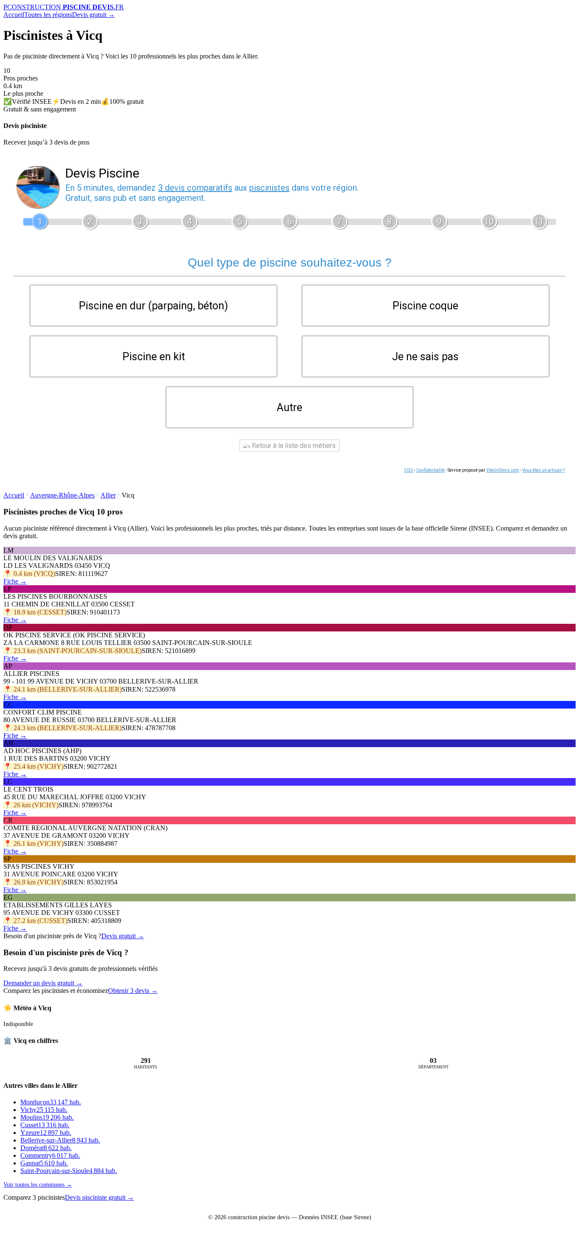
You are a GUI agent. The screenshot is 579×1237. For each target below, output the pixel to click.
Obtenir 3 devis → (133, 990)
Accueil (13, 14)
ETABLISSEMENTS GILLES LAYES (57, 905)
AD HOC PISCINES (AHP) (42, 750)
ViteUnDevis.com (502, 470)
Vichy (43, 1109)
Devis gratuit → (93, 14)
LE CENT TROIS (28, 789)
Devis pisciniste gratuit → (99, 1197)
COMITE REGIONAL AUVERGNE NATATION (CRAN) (85, 827)
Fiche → (15, 581)
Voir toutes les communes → (37, 1184)
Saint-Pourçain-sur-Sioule (68, 1170)
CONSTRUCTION (63, 7)
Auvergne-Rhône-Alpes (62, 495)
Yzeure (45, 1132)
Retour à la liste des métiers (293, 446)
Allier (108, 495)
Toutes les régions (48, 14)
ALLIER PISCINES (31, 673)
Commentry (50, 1155)
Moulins (47, 1117)
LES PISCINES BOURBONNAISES (55, 596)
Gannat (44, 1163)
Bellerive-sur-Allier (60, 1140)
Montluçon (50, 1102)
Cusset (45, 1125)
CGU (408, 470)
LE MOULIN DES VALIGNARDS (52, 558)
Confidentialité (430, 470)
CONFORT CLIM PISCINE (42, 712)
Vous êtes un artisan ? (543, 470)
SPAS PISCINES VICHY (39, 866)
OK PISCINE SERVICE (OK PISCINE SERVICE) (74, 635)
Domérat (46, 1147)
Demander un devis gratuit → (43, 983)
